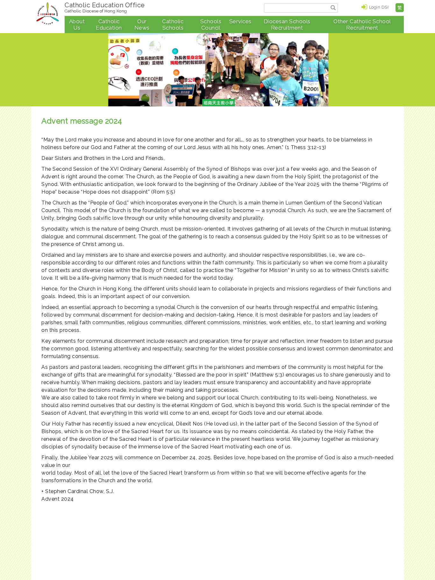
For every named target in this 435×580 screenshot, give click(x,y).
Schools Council (211, 24)
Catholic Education (109, 24)
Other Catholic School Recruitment (362, 24)
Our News (142, 24)
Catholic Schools (172, 24)
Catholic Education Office (105, 7)
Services (240, 21)
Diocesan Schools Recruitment (287, 24)
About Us (77, 24)
